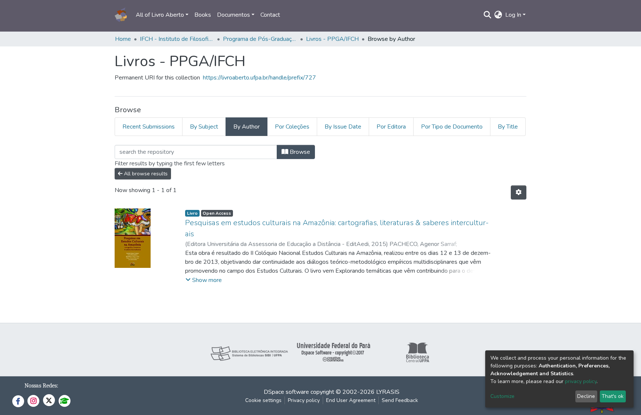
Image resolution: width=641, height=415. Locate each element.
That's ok (613, 396)
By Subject (204, 127)
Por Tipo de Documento (452, 127)
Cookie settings (263, 400)
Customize (502, 396)
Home (123, 39)
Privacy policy (304, 400)
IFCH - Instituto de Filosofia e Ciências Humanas (177, 39)
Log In (513, 15)
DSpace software (286, 392)
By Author (246, 127)
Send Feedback (400, 400)
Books (202, 15)
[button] (498, 14)
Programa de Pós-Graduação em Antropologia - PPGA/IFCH (260, 39)
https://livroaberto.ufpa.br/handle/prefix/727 (259, 78)
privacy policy (580, 381)
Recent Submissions (148, 127)
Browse (299, 152)
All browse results (145, 173)
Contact (270, 15)
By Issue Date (343, 127)
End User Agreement (350, 400)
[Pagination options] (518, 192)
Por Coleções (292, 127)
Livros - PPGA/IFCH (332, 39)
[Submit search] (487, 14)
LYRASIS (388, 392)
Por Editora (391, 127)
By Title (508, 127)
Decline (586, 396)
